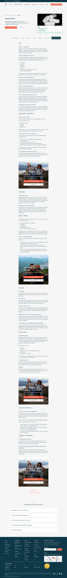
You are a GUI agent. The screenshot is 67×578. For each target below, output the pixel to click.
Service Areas (34, 4)
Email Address (46, 547)
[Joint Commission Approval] (47, 566)
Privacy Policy (18, 576)
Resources (42, 4)
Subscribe (59, 549)
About (10, 4)
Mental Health (26, 4)
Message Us (21, 27)
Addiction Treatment (18, 4)
